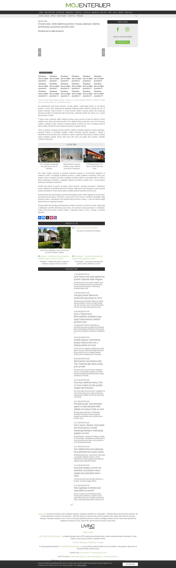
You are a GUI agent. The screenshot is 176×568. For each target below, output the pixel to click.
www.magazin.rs (78, 556)
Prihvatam (130, 564)
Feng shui (128, 12)
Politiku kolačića (81, 565)
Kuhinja (86, 12)
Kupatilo (78, 12)
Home (41, 12)
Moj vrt (103, 12)
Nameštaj (69, 12)
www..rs (85, 553)
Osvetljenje (44, 16)
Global (85, 532)
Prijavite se (123, 42)
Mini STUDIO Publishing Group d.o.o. (51, 536)
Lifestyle (71, 16)
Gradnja (95, 12)
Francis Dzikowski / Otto (46, 72)
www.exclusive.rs (111, 556)
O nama (75, 542)
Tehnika (79, 16)
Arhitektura (50, 12)
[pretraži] (136, 16)
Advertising (83, 542)
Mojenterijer (42, 514)
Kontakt (100, 542)
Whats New (61, 16)
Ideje (115, 12)
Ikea (109, 12)
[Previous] (39, 52)
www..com (99, 553)
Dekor (120, 12)
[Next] (103, 52)
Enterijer (60, 12)
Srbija (91, 532)
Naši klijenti (92, 542)
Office (53, 16)
